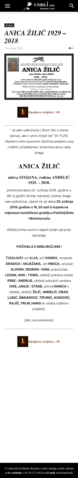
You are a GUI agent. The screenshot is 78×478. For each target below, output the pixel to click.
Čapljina (9, 25)
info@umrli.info (64, 472)
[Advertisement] (36, 416)
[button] (7, 6)
